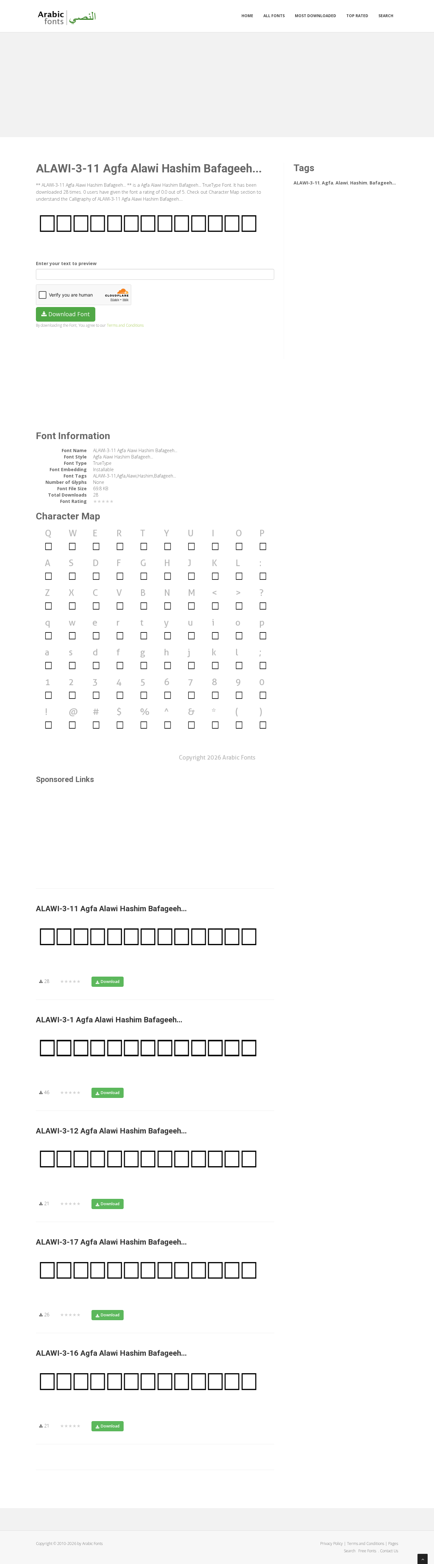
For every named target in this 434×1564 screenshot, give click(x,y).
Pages (393, 1543)
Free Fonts (367, 1551)
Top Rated (357, 15)
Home (247, 15)
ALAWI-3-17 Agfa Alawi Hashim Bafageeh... (111, 1242)
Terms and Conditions (125, 325)
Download (110, 981)
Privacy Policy (331, 1543)
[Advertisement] (217, 83)
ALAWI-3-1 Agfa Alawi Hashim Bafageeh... (109, 1019)
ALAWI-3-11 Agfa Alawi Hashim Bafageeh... (111, 908)
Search (385, 15)
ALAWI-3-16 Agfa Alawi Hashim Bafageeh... (111, 1353)
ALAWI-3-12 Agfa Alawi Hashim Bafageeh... (111, 1130)
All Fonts (274, 15)
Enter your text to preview (66, 263)
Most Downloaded (315, 15)
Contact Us (389, 1551)
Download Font (68, 314)
